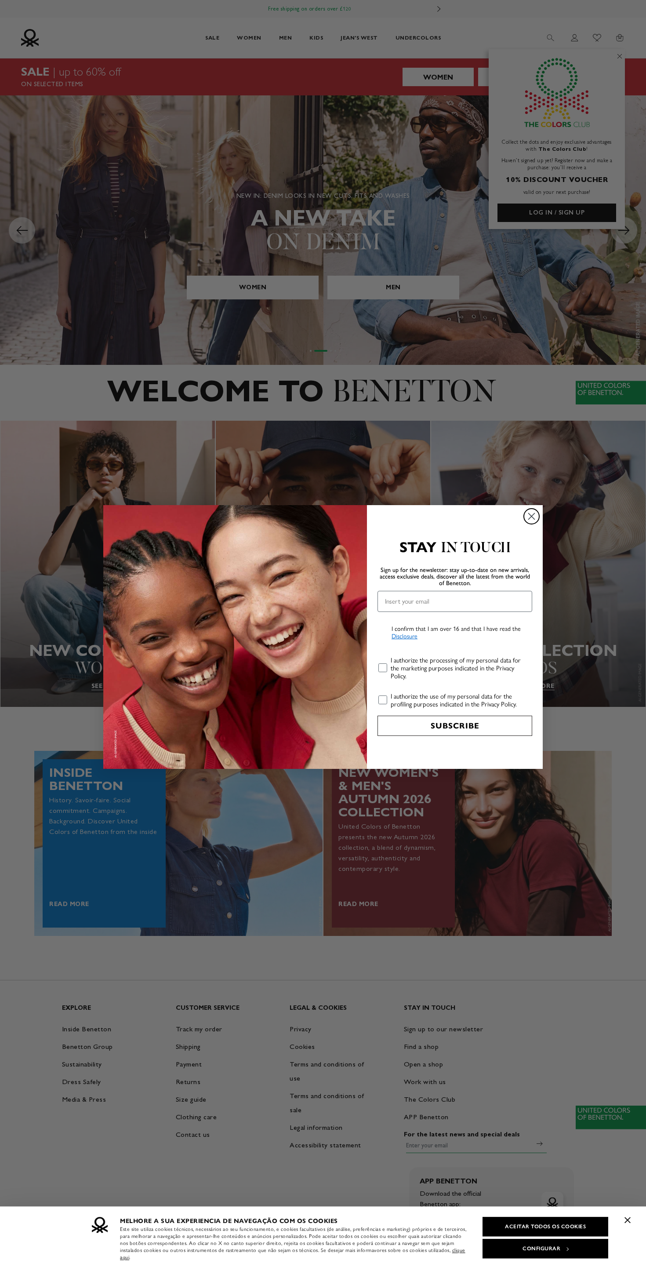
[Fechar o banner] (627, 1220)
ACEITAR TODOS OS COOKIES (545, 1226)
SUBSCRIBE (455, 726)
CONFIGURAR (541, 1248)
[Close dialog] (531, 516)
